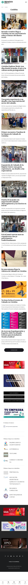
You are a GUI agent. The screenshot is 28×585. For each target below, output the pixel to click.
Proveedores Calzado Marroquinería (14, 400)
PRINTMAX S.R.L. (14, 472)
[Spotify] (19, 556)
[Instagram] (8, 556)
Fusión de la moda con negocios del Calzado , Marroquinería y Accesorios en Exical (13, 202)
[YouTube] (10, 556)
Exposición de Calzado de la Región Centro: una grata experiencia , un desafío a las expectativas (12, 168)
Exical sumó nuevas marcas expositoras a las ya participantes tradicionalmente (12, 237)
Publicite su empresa (14, 561)
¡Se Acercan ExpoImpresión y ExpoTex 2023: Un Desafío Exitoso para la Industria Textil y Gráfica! (13, 334)
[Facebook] (5, 556)
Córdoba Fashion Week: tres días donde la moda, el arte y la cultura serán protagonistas (13, 68)
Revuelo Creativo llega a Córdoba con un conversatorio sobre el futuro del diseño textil (13, 34)
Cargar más (14, 350)
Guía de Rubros (14, 393)
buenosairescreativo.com (14, 568)
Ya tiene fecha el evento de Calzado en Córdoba (12, 301)
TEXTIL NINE (13, 453)
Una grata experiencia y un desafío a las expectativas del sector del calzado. (13, 101)
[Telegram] (16, 556)
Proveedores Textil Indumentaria (14, 396)
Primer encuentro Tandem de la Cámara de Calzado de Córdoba (13, 134)
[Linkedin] (13, 556)
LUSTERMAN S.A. (14, 449)
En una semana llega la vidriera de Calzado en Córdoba (13, 270)
